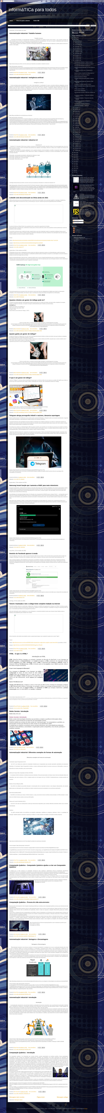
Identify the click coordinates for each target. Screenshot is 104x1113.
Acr (17, 708)
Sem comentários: (32, 72)
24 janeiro (77, 145)
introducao (26, 1093)
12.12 (15, 74)
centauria (74, 1108)
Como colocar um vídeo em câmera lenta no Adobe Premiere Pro (87, 186)
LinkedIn (20, 247)
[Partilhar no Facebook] (43, 72)
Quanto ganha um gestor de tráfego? (22, 334)
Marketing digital (35, 330)
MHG (41, 330)
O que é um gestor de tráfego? (20, 378)
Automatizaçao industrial (23, 74)
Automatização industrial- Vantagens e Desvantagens (28, 939)
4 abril (76, 127)
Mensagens (76, 220)
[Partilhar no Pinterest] (44, 72)
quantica (35, 899)
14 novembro (77, 51)
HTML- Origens (83, 201)
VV (37, 899)
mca (19, 749)
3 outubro (77, 107)
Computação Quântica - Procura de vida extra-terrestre (29, 902)
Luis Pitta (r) (77, 230)
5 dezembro (77, 46)
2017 (75, 157)
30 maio (76, 113)
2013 (75, 163)
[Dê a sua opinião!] (40, 72)
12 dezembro (77, 44)
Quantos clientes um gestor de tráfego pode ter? (27, 300)
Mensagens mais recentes (16, 1097)
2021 (75, 39)
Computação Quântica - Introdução (22, 1052)
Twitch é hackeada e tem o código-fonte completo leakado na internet (34, 604)
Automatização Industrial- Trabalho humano (25, 33)
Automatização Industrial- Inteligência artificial (26, 77)
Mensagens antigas (62, 1097)
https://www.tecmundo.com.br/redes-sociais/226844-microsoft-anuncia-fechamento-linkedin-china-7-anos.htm (35, 240)
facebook (20, 597)
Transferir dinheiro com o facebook (87, 177)
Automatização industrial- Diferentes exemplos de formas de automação (35, 752)
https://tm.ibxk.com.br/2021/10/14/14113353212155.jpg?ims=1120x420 (28, 242)
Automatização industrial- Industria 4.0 (23, 140)
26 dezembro (77, 41)
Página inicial (40, 1097)
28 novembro (77, 48)
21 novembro (77, 50)
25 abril (76, 122)
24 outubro (77, 57)
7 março (76, 134)
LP (75, 228)
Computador (26, 899)
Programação (26, 708)
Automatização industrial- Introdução (22, 997)
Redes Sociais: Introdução (18, 711)
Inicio (11, 20)
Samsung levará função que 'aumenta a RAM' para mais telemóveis (33, 485)
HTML (21, 708)
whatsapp (22, 296)
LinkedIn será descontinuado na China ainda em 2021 (28, 198)
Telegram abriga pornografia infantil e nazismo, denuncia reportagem (34, 415)
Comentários (76, 222)
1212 (15, 749)
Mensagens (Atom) (18, 1099)
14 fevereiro (77, 139)
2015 (75, 161)
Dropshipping (21, 330)
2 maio (76, 120)
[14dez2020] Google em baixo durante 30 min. (82, 238)
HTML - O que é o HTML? (18, 654)
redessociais (23, 749)
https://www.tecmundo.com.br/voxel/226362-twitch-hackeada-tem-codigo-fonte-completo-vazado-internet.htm (35, 642)
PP (23, 247)
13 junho (76, 109)
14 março (77, 132)
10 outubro (77, 60)
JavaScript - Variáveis (84, 209)
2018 (75, 156)
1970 (75, 172)
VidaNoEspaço (31, 936)
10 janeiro (77, 148)
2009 (75, 170)
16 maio (76, 116)
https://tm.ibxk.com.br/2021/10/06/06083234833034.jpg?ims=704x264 (27, 645)
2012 (75, 165)
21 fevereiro (77, 137)
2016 (75, 159)
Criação (31, 899)
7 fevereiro (77, 141)
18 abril (76, 123)
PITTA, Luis (77, 232)
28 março (77, 129)
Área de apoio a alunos (23, 20)
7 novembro (77, 53)
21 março (77, 130)
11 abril (76, 125)
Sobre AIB (36, 20)
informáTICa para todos (32, 9)
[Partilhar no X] (41, 72)
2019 (75, 154)
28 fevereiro (77, 136)
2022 (75, 37)
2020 (75, 152)
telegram (22, 479)
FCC (19, 479)
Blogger (85, 1108)
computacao (20, 899)
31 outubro (77, 55)
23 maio (76, 114)
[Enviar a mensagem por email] (38, 72)
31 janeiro (77, 143)
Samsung (23, 547)
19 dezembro (77, 42)
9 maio (76, 118)
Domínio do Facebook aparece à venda (23, 553)
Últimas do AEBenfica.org (79, 237)
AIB (17, 74)
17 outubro (77, 58)
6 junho (76, 111)
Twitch (21, 650)
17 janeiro (77, 146)
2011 (75, 166)
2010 (75, 168)
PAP (30, 74)
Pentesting (82, 194)
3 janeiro (76, 150)
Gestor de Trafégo (28, 330)
